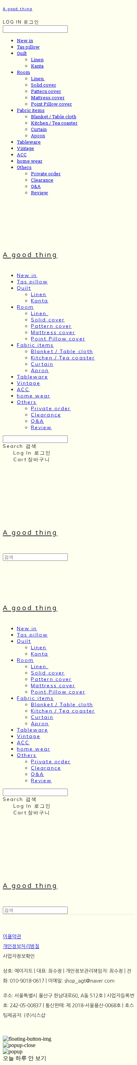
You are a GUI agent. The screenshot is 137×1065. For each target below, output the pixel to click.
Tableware (29, 142)
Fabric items (31, 110)
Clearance (42, 180)
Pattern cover (46, 91)
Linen (37, 59)
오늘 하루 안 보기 (24, 1058)
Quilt (22, 53)
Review (39, 192)
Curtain (39, 129)
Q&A (36, 186)
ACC (22, 154)
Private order (46, 173)
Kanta (37, 66)
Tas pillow (28, 47)
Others (24, 167)
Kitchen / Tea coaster (54, 123)
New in (25, 40)
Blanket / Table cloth (53, 116)
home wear (30, 161)
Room (23, 72)
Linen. (38, 78)
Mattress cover (48, 97)
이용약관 (12, 936)
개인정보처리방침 (21, 946)
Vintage (25, 148)
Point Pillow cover (51, 104)
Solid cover (43, 85)
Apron (38, 135)
